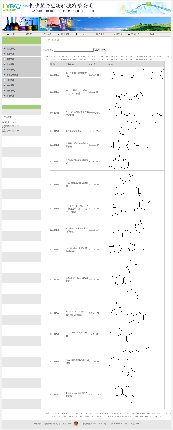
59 (64, 59)
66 (81, 59)
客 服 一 (15, 122)
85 (130, 59)
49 (165, 56)
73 (99, 59)
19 (89, 56)
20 (92, 56)
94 (152, 59)
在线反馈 (118, 34)
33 (124, 56)
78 (112, 59)
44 (152, 56)
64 (76, 59)
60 (66, 59)
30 (117, 56)
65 (79, 59)
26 (107, 56)
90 (142, 59)
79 (114, 59)
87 (135, 59)
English (153, 34)
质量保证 (65, 34)
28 (112, 56)
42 (147, 56)
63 (74, 59)
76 (107, 59)
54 (51, 59)
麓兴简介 (30, 34)
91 (145, 59)
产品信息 (48, 34)
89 (140, 59)
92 (147, 59)
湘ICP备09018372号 (118, 423)
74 (102, 59)
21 (94, 56)
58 (61, 59)
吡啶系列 (11, 48)
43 (150, 56)
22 (97, 56)
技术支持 (83, 34)
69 (89, 59)
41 (145, 56)
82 (122, 59)
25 (104, 56)
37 (135, 56)
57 (59, 59)
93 (150, 59)
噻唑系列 (11, 85)
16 (81, 56)
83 (124, 59)
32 (122, 56)
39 (140, 56)
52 (46, 59)
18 (86, 56)
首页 (12, 34)
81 (119, 59)
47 (160, 56)
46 (157, 56)
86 (132, 59)
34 (127, 56)
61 (69, 59)
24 (102, 56)
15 (79, 56)
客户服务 (100, 34)
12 (71, 56)
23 (99, 56)
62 (71, 59)
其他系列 (11, 96)
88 (137, 59)
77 (109, 59)
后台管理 (135, 423)
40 (142, 56)
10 (66, 56)
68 (86, 59)
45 (155, 56)
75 (104, 59)
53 (48, 59)
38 (137, 56)
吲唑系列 (11, 80)
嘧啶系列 (11, 59)
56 (56, 59)
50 (168, 56)
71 (94, 59)
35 (130, 56)
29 (114, 56)
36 (132, 56)
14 (76, 56)
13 (74, 56)
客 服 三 (15, 130)
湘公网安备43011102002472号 (93, 423)
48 (163, 56)
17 (84, 56)
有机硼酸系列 (13, 75)
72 (97, 59)
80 (117, 59)
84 (127, 59)
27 (109, 56)
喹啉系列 (11, 90)
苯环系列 (11, 69)
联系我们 (135, 34)
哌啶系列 (11, 54)
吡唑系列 (11, 64)
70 (92, 59)
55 (54, 59)
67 (84, 59)
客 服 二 (15, 126)
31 (119, 56)
